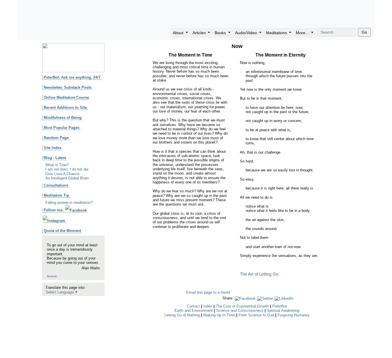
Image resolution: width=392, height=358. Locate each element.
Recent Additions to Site (65, 107)
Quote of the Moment (62, 231)
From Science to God (256, 315)
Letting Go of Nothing (182, 315)
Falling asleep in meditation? (69, 202)
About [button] (179, 32)
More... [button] (303, 32)
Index (207, 306)
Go (364, 32)
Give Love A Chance (62, 174)
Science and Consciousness (239, 310)
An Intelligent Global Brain (67, 178)
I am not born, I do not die (66, 169)
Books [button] (221, 32)
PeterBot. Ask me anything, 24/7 (72, 77)
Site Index (52, 148)
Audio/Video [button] (246, 32)
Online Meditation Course (66, 97)
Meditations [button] (277, 32)
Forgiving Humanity (293, 315)
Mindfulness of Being (62, 117)
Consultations (56, 185)
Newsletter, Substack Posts (68, 87)
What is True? (57, 165)
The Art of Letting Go (259, 274)
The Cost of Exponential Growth (242, 306)
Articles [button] (200, 32)
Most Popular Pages (61, 127)
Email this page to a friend (208, 292)
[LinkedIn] (284, 298)
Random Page (56, 138)
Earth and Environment (193, 310)
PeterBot (279, 306)
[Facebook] (245, 298)
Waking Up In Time (219, 315)
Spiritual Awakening (283, 310)
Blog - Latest (55, 158)
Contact (193, 306)
